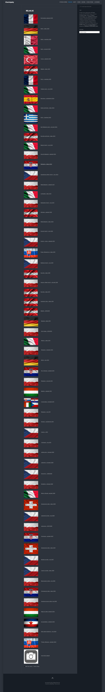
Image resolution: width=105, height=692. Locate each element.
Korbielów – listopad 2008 (47, 484)
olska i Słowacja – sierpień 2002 (49, 642)
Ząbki (97, 26)
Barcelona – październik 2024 (47, 98)
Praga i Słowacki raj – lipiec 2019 (48, 252)
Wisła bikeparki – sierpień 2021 (47, 184)
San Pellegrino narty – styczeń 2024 (49, 127)
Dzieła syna (82, 24)
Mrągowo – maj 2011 (45, 411)
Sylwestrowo (81, 26)
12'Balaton (92, 15)
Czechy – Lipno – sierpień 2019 (48, 241)
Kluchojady (9, 2)
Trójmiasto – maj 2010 (46, 442)
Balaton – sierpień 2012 (46, 391)
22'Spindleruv (81, 21)
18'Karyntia (90, 18)
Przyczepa (90, 24)
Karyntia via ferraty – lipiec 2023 (48, 136)
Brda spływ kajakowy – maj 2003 (48, 631)
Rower (78, 2)
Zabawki (86, 26)
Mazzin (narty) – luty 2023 (47, 145)
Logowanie (97, 2)
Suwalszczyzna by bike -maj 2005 (49, 601)
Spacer (94, 24)
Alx (59, 683)
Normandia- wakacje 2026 (47, 18)
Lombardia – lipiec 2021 (46, 193)
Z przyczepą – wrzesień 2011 (47, 401)
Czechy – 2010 (44, 432)
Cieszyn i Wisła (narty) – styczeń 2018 (49, 282)
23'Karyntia (87, 21)
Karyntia (43, 273)
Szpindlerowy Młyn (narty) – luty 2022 (49, 174)
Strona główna (63, 2)
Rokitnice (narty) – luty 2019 (47, 262)
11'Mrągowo (88, 15)
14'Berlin (86, 16)
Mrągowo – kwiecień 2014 (47, 349)
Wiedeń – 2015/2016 (45, 310)
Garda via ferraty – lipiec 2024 (47, 107)
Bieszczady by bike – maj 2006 (48, 581)
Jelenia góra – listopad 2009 (47, 452)
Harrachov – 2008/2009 (46, 473)
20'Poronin (93, 19)
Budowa (83, 2)
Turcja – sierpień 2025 (46, 58)
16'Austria (81, 18)
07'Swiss (81, 12)
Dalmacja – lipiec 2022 (46, 164)
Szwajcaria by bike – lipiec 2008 (48, 504)
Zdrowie (92, 26)
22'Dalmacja (93, 20)
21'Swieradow (86, 20)
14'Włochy (90, 16)
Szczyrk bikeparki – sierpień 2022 (48, 154)
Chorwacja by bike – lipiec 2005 (48, 591)
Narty (74, 2)
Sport (96, 24)
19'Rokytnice (81, 19)
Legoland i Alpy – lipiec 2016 (47, 301)
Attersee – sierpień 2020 (46, 212)
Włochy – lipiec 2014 (45, 340)
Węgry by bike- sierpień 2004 (48, 611)
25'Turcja (89, 23)
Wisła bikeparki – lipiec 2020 (47, 221)
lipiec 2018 (47, 273)
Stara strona (89, 2)
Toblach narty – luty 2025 (46, 89)
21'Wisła (90, 20)
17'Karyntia (85, 18)
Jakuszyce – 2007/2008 (46, 526)
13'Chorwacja (82, 16)
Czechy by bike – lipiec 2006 (47, 570)
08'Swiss (93, 12)
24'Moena (81, 23)
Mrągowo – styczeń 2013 (47, 381)
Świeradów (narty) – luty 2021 (47, 202)
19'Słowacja (85, 19)
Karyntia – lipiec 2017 (45, 291)
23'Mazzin (91, 21)
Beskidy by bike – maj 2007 (47, 559)
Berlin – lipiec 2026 (45, 28)
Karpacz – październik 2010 (47, 421)
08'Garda (84, 12)
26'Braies (91, 23)
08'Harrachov (88, 12)
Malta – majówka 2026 (46, 39)
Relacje (70, 2)
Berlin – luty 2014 (45, 360)
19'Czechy (94, 18)
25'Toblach (85, 23)
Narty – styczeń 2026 (45, 49)
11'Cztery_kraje (82, 15)
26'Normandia (96, 23)
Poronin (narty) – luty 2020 (47, 231)
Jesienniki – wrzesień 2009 (47, 462)
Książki (86, 24)
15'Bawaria (95, 16)
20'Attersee (89, 19)
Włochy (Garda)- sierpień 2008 (48, 493)
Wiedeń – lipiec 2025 (45, 69)
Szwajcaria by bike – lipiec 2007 (48, 547)
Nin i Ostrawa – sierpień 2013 (47, 370)
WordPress (52, 683)
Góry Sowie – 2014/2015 (46, 331)
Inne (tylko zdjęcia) (45, 655)
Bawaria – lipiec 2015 (46, 321)
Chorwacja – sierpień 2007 (47, 536)
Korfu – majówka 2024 (46, 117)
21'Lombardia (81, 20)
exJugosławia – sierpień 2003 (48, 621)
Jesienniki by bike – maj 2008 (47, 515)
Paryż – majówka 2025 (46, 79)
